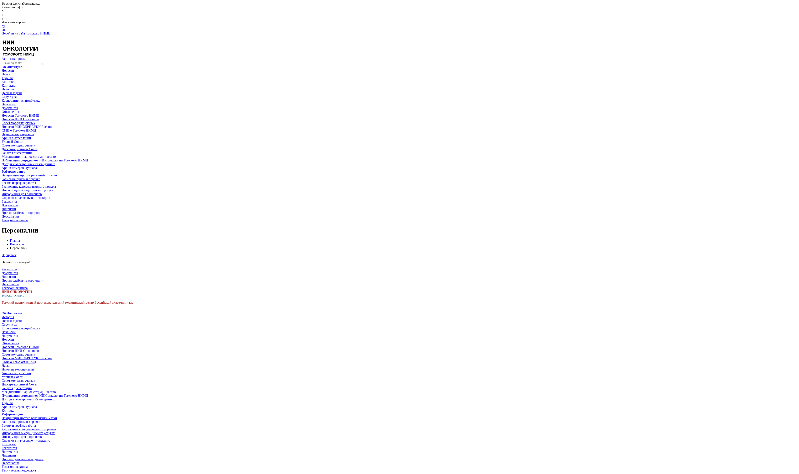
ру (3, 26)
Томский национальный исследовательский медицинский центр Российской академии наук (67, 302)
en (3, 29)
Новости (8, 70)
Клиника (8, 82)
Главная (15, 240)
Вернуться (9, 255)
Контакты (9, 85)
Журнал (7, 78)
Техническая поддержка (19, 470)
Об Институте (12, 67)
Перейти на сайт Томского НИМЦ (26, 33)
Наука (6, 74)
